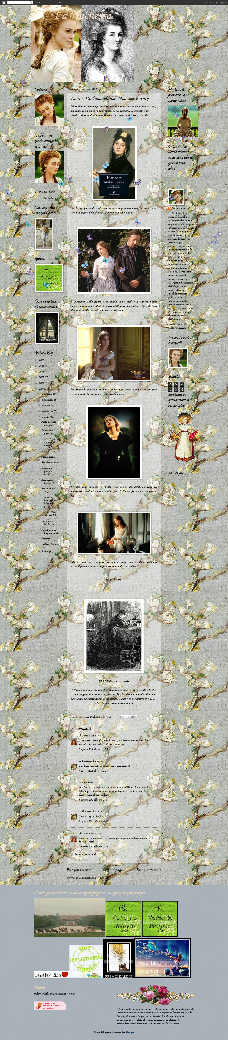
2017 (42, 360)
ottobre (46, 405)
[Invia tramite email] (121, 717)
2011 (41, 389)
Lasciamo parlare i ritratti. (47, 471)
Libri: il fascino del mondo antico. (49, 442)
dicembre (47, 394)
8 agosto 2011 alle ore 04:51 (93, 800)
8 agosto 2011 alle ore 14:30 (93, 821)
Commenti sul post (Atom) (94, 878)
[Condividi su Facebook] (132, 717)
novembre (48, 400)
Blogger (130, 1032)
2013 (42, 377)
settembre (48, 411)
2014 (42, 372)
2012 (42, 383)
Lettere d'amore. (50, 544)
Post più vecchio (149, 870)
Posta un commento (86, 854)
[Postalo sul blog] (125, 717)
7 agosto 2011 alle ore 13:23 (93, 749)
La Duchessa (82, 16)
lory (81, 782)
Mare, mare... (48, 457)
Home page (114, 870)
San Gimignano (50, 462)
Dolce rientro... (48, 451)
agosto (46, 417)
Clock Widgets (49, 198)
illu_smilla (84, 735)
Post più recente (79, 870)
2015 (42, 366)
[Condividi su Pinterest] (135, 717)
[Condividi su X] (128, 717)
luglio (45, 551)
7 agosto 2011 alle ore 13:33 (93, 771)
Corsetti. (45, 538)
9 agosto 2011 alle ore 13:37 (93, 846)
